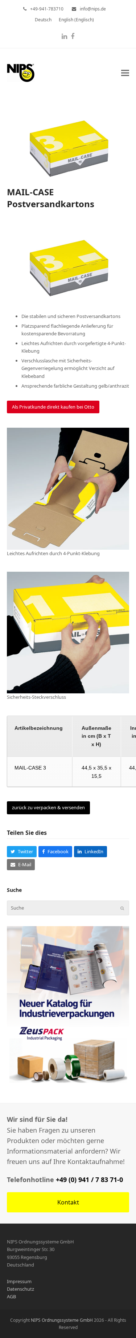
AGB (11, 1296)
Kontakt (68, 1202)
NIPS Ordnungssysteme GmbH (62, 1320)
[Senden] (122, 908)
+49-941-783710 (46, 9)
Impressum (19, 1281)
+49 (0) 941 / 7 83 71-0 (89, 1179)
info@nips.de (93, 9)
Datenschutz (20, 1289)
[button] (125, 73)
